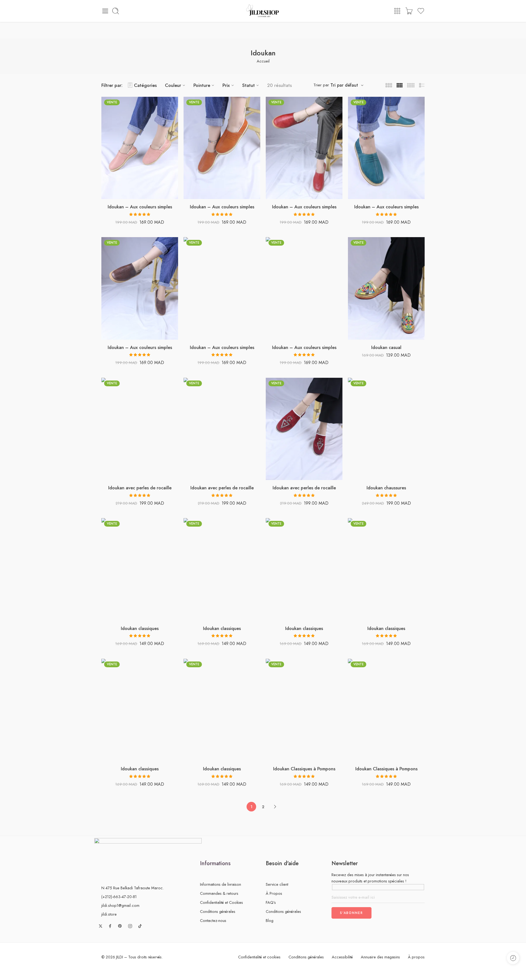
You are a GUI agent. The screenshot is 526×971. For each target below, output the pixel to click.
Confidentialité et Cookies (221, 902)
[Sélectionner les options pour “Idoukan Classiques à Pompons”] (288, 755)
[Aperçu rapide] (145, 193)
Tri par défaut (344, 85)
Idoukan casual (386, 347)
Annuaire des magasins (380, 957)
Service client (277, 884)
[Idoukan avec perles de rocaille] (139, 429)
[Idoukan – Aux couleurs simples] (139, 148)
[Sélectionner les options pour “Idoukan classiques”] (123, 615)
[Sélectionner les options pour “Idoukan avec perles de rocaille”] (123, 474)
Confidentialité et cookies (259, 957)
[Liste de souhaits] (134, 193)
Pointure (201, 85)
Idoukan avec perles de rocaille (139, 487)
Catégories (145, 85)
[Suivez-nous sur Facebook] (110, 926)
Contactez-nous (213, 920)
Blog (269, 920)
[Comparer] (156, 193)
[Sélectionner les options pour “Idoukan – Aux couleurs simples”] (123, 193)
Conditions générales (217, 911)
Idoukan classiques (140, 628)
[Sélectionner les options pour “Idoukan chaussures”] (370, 474)
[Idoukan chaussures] (386, 429)
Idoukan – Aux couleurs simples (140, 206)
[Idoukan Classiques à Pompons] (304, 710)
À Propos (274, 893)
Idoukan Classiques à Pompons (304, 768)
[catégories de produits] (397, 11)
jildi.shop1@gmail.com (120, 905)
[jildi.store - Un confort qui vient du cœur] (263, 11)
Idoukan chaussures (386, 487)
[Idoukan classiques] (139, 569)
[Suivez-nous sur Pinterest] (120, 926)
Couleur (173, 85)
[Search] (115, 11)
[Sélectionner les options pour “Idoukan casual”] (370, 334)
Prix (226, 85)
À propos (416, 957)
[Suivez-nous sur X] (100, 926)
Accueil (263, 61)
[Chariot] (409, 11)
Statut (248, 85)
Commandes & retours (219, 893)
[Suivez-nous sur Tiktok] (140, 926)
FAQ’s (271, 902)
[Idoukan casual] (386, 288)
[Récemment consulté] (513, 958)
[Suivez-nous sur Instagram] (130, 926)
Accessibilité (342, 957)
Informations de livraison (220, 884)
